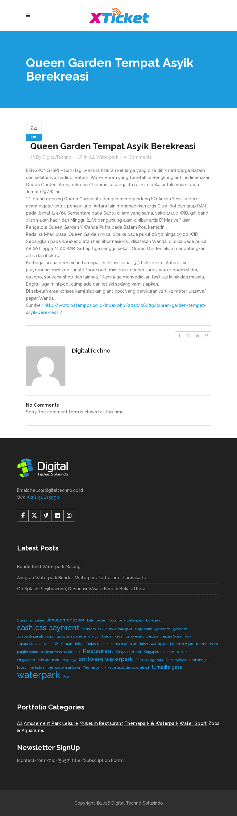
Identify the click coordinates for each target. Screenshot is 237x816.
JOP (55, 644)
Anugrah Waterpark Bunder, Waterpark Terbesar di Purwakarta (81, 577)
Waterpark (107, 157)
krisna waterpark (153, 644)
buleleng (153, 620)
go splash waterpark (73, 636)
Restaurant (98, 650)
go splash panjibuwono (35, 636)
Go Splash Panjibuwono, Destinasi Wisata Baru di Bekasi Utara (81, 588)
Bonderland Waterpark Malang (49, 566)
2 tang (22, 620)
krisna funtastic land (91, 644)
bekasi (101, 620)
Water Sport (193, 723)
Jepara (152, 636)
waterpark (38, 674)
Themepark (92, 667)
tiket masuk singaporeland (127, 667)
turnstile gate (167, 667)
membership (207, 644)
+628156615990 (42, 497)
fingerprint (143, 629)
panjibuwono (27, 652)
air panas (37, 620)
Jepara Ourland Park (33, 644)
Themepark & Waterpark (151, 723)
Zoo (66, 677)
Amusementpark (65, 620)
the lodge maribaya (64, 667)
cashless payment (48, 627)
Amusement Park (42, 723)
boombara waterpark (126, 620)
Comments (140, 157)
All (91, 157)
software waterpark (106, 658)
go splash (162, 629)
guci (95, 636)
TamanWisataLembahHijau (188, 660)
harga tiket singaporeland (123, 636)
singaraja (69, 660)
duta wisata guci (119, 629)
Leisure (70, 723)
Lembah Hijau (181, 644)
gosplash (180, 629)
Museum (89, 723)
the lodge (36, 667)
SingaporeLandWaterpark (38, 660)
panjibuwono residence (60, 652)
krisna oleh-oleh (123, 644)
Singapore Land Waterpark (166, 652)
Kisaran (66, 644)
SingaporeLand (128, 652)
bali (90, 620)
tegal (21, 667)
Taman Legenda (149, 660)
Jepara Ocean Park (176, 636)
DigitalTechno (57, 157)
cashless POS (92, 629)
